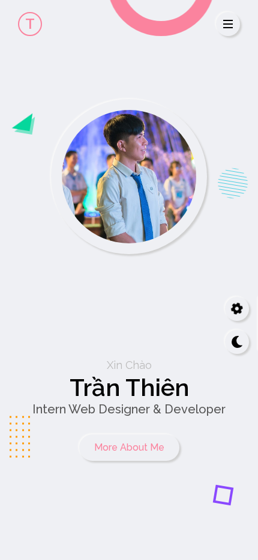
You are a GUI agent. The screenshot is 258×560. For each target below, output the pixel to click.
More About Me (129, 447)
